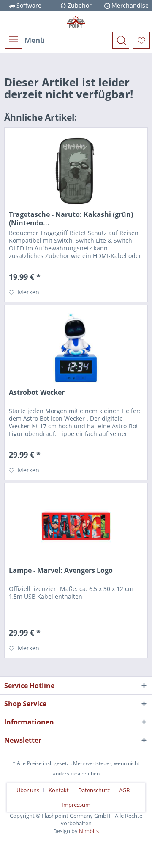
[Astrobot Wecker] (76, 348)
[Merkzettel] (141, 40)
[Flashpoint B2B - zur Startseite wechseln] (76, 22)
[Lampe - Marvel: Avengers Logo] (76, 526)
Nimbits (89, 831)
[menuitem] (24, 40)
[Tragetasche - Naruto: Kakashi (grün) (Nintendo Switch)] (76, 170)
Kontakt (59, 790)
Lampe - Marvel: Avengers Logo (61, 570)
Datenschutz (94, 790)
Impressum (76, 804)
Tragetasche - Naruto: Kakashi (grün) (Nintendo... (71, 218)
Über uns (27, 790)
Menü (34, 40)
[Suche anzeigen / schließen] (120, 40)
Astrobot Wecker (37, 392)
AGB (124, 790)
